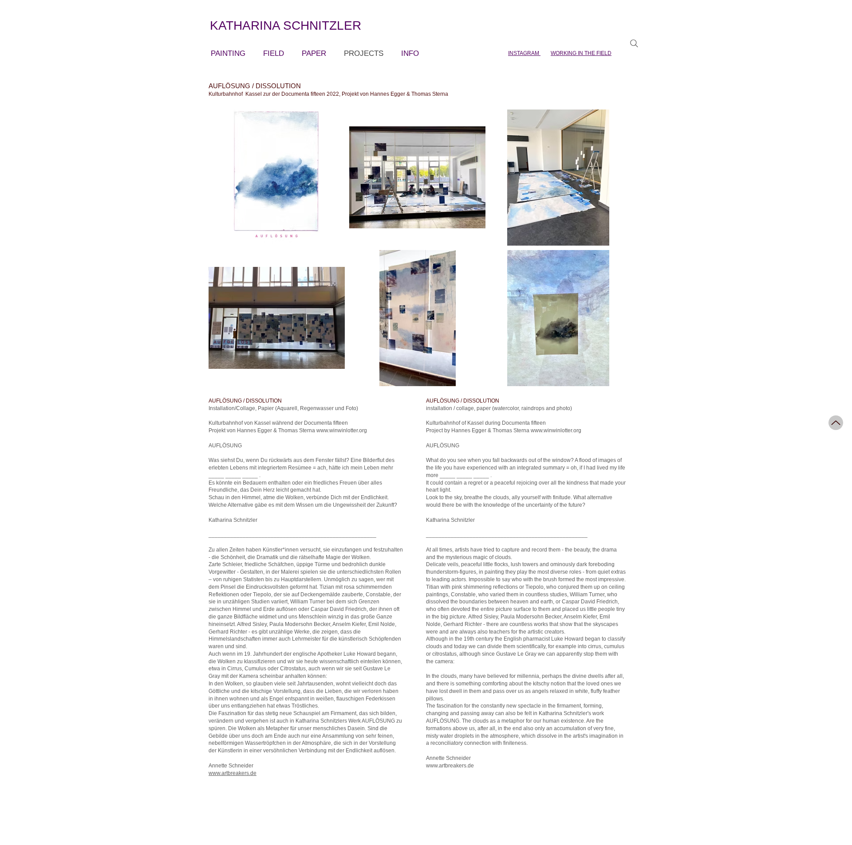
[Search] (634, 43)
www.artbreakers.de (232, 773)
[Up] (835, 422)
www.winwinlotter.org (341, 430)
